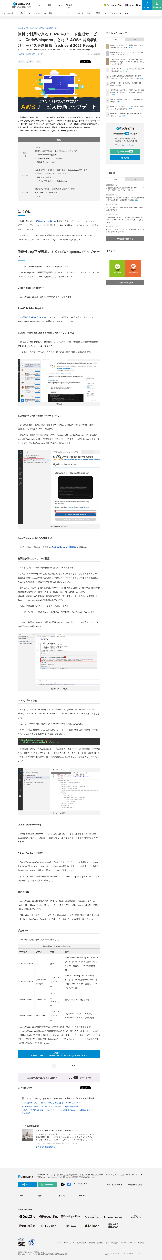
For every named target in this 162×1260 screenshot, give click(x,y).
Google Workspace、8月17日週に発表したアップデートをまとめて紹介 (126, 46)
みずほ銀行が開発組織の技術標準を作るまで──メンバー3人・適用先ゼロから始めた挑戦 (126, 77)
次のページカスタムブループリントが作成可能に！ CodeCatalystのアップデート (59, 1054)
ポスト (85, 61)
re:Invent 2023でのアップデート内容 (51, 173)
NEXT (74, 1066)
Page (25, 175)
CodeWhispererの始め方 (47, 154)
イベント (58, 5)
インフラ (59, 13)
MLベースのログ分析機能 (47, 192)
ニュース (40, 5)
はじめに (38, 147)
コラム (21, 62)
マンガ (127, 13)
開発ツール (101, 13)
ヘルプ (59, 1242)
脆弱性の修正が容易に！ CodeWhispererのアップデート (57, 151)
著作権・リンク (69, 1242)
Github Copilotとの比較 (46, 162)
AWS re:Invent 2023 (45, 221)
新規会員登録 (126, 151)
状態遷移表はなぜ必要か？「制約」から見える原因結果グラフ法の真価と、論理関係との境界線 (127, 91)
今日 (115, 39)
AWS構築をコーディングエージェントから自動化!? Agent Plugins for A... (52, 1106)
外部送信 (141, 1242)
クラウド (30, 62)
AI (29, 13)
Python (90, 13)
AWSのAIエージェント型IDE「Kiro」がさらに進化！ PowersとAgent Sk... (52, 1102)
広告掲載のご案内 (135, 1184)
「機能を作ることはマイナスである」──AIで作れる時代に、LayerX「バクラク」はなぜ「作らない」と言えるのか (127, 61)
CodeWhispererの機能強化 (64, 547)
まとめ (37, 196)
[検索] (22, 13)
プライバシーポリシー (128, 1242)
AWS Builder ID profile (34, 317)
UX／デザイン (115, 13)
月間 (134, 39)
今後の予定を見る (126, 282)
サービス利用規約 (112, 1242)
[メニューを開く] (5, 5)
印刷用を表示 (26, 1087)
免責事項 (92, 1242)
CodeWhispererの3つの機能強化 (50, 158)
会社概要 (100, 1242)
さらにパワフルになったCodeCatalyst (52, 181)
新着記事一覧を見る (125, 238)
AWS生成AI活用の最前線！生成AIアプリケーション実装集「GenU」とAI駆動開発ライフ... (59, 1110)
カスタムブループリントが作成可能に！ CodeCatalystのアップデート (63, 170)
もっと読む (26, 1112)
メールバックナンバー (127, 145)
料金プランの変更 (44, 177)
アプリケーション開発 (43, 13)
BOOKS (69, 5)
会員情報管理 (81, 1242)
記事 (49, 5)
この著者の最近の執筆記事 (46, 1146)
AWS (38, 62)
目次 (59, 139)
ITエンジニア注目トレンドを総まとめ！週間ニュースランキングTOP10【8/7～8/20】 (125, 230)
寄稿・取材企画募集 (115, 1184)
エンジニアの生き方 (75, 13)
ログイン (127, 158)
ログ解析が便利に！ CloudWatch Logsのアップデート (56, 188)
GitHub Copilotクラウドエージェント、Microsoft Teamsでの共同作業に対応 (126, 53)
